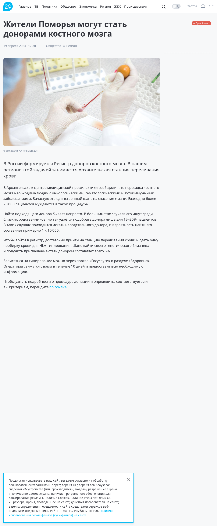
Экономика (88, 6)
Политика (49, 6)
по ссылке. (58, 286)
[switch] (176, 6)
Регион (105, 6)
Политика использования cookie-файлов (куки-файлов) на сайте (61, 513)
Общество (68, 6)
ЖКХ (117, 6)
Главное (25, 6)
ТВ (36, 6)
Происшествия (135, 6)
